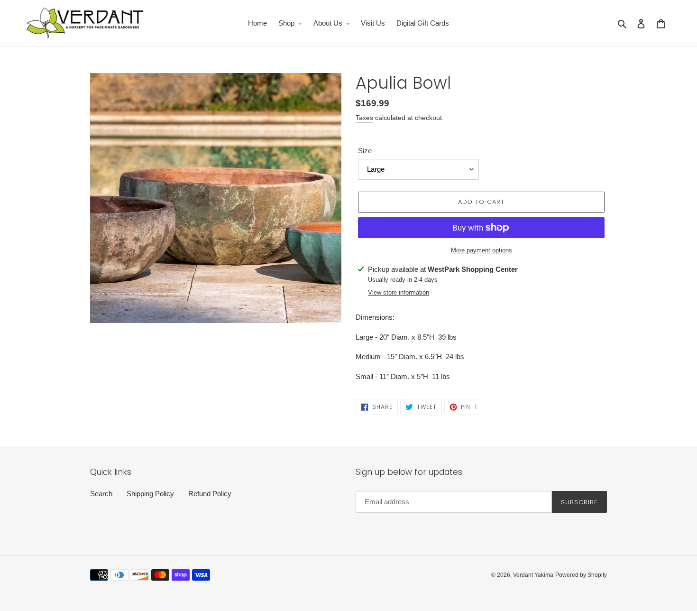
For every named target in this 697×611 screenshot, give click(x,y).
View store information (398, 292)
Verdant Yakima (533, 575)
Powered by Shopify (581, 575)
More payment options (481, 250)
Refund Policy (209, 494)
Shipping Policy (150, 494)
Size (365, 151)
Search (101, 494)
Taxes (364, 117)
